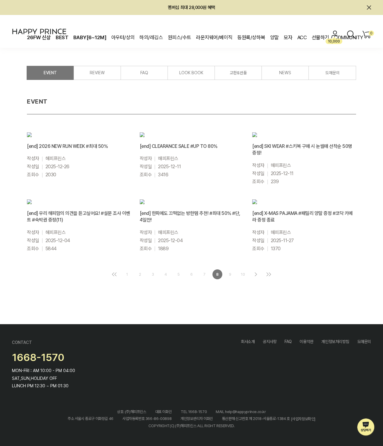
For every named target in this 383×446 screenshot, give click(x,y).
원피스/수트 (179, 37)
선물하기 (320, 37)
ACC (302, 37)
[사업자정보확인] (303, 419)
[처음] (114, 274)
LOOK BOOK (191, 72)
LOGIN (335, 34)
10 (243, 274)
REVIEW (97, 72)
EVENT (50, 72)
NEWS (285, 72)
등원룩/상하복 (251, 37)
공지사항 (269, 341)
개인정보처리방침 (335, 341)
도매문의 (332, 72)
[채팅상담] (366, 427)
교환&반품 (238, 72)
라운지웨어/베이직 (214, 37)
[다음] (256, 274)
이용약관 (306, 341)
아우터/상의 (123, 37)
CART (370, 33)
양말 (274, 37)
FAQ (144, 72)
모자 (288, 37)
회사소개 (248, 341)
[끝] (269, 274)
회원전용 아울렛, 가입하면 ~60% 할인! (191, 8)
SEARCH (351, 34)
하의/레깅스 (151, 37)
